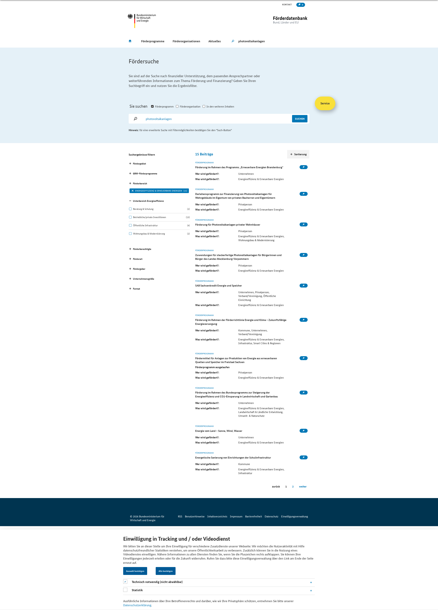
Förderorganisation (190, 106)
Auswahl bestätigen (135, 571)
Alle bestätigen (166, 571)
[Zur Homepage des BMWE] (141, 21)
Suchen (300, 118)
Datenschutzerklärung (137, 605)
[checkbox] (159, 209)
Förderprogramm (164, 106)
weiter (303, 486)
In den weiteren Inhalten (220, 106)
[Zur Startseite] (283, 21)
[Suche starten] (233, 41)
